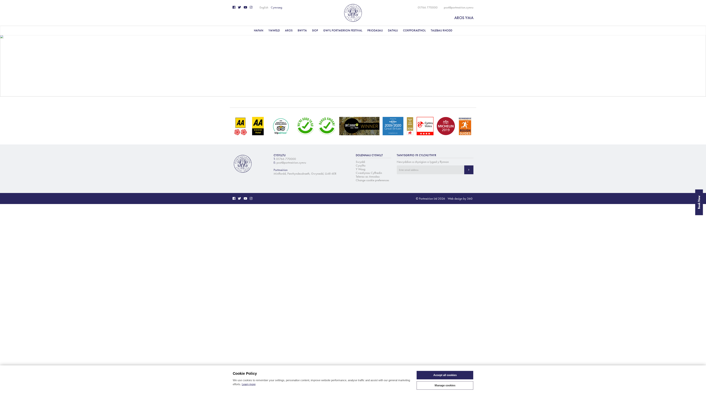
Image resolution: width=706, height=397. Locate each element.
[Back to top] (698, 389)
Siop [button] (315, 30)
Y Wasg (360, 169)
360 (470, 198)
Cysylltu (361, 165)
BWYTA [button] (302, 30)
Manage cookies (445, 385)
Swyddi (360, 162)
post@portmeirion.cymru (458, 7)
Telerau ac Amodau (368, 176)
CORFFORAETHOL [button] (414, 30)
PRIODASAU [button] (375, 30)
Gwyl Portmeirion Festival (342, 30)
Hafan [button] (258, 30)
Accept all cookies (445, 375)
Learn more (249, 384)
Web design (455, 198)
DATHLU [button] (393, 30)
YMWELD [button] (274, 30)
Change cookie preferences (372, 180)
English (264, 7)
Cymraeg (276, 7)
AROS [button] (289, 30)
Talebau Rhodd (441, 30)
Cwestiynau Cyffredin (369, 173)
